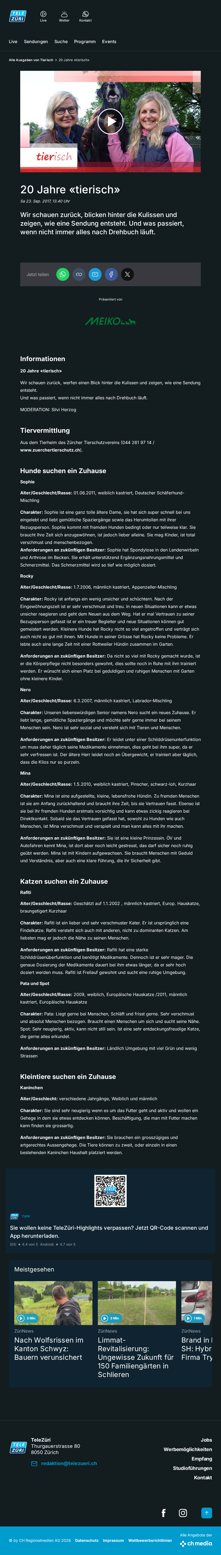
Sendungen (36, 41)
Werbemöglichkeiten (188, 1449)
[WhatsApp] (62, 274)
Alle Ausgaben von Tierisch (31, 60)
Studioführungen (192, 1468)
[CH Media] (196, 1542)
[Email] (95, 274)
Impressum (113, 1540)
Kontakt (203, 1477)
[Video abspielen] (110, 121)
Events (109, 41)
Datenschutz (87, 1540)
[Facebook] (111, 274)
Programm (85, 41)
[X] (127, 274)
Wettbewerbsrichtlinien (150, 1540)
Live (13, 41)
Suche (61, 41)
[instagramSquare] (183, 1513)
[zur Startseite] (17, 16)
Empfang (202, 1459)
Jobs (206, 1440)
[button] (78, 274)
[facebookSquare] (163, 1513)
